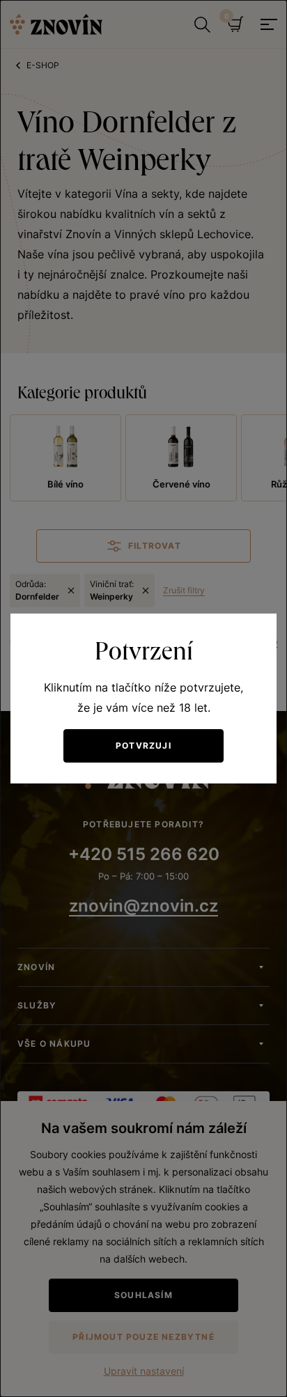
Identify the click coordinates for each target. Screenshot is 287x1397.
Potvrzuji (143, 745)
